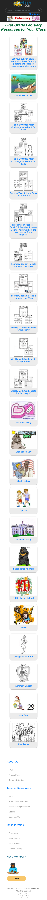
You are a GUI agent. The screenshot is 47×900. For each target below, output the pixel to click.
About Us (12, 761)
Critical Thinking (15, 848)
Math (11, 796)
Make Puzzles (15, 824)
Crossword (13, 833)
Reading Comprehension (19, 807)
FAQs (11, 770)
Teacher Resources (19, 788)
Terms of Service (16, 780)
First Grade (34, 14)
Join (16, 878)
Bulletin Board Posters (18, 801)
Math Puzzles (14, 843)
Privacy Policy (14, 775)
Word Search (14, 838)
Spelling (12, 812)
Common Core (15, 817)
